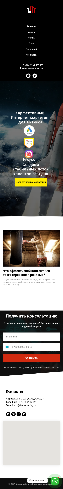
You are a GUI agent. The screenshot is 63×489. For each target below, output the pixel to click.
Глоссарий (31, 49)
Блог (31, 43)
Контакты (31, 54)
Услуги (31, 32)
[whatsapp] (28, 76)
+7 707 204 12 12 (31, 65)
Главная (31, 26)
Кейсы (31, 37)
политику (28, 408)
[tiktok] (35, 76)
